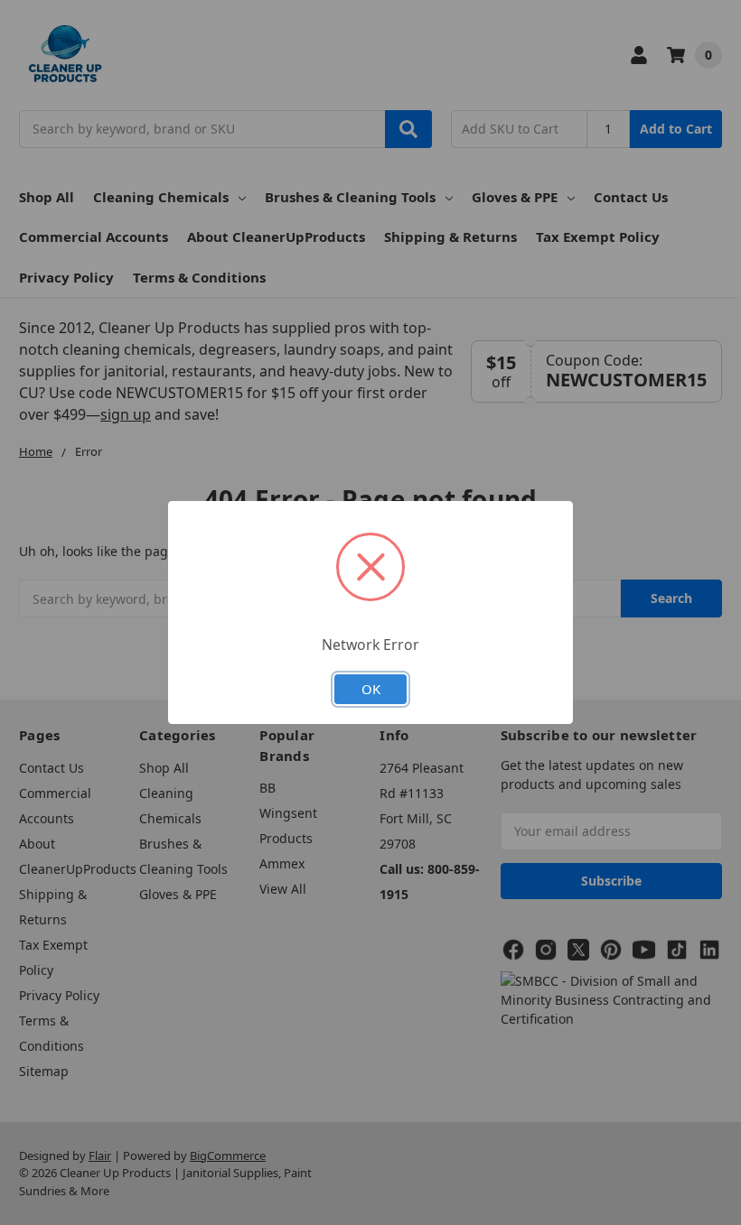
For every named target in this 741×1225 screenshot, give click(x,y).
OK (370, 689)
